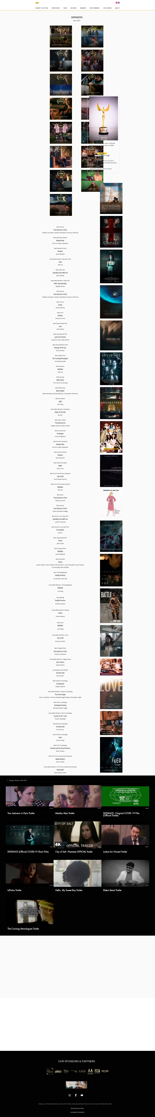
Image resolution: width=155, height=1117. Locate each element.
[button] (94, 8)
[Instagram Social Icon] (116, 3)
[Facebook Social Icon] (119, 3)
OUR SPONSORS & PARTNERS (76, 1061)
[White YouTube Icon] (81, 1095)
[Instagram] (69, 1095)
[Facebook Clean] (75, 1095)
